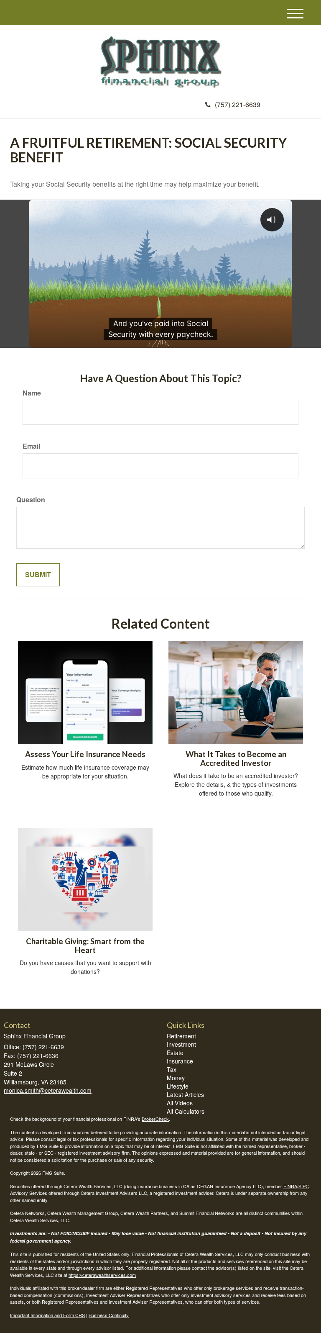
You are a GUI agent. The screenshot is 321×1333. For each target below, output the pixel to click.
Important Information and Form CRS (47, 1315)
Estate (175, 1052)
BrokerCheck (155, 1118)
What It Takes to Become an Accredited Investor (236, 759)
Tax (171, 1069)
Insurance (180, 1061)
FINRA (290, 1186)
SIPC (303, 1186)
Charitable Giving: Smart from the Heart (85, 946)
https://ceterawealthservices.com (102, 1274)
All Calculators (185, 1111)
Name (32, 393)
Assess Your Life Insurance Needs (85, 754)
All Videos (180, 1103)
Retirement (181, 1036)
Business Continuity (109, 1315)
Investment (181, 1044)
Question (30, 499)
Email (31, 446)
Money (176, 1078)
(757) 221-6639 (237, 104)
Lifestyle (178, 1086)
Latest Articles (185, 1094)
